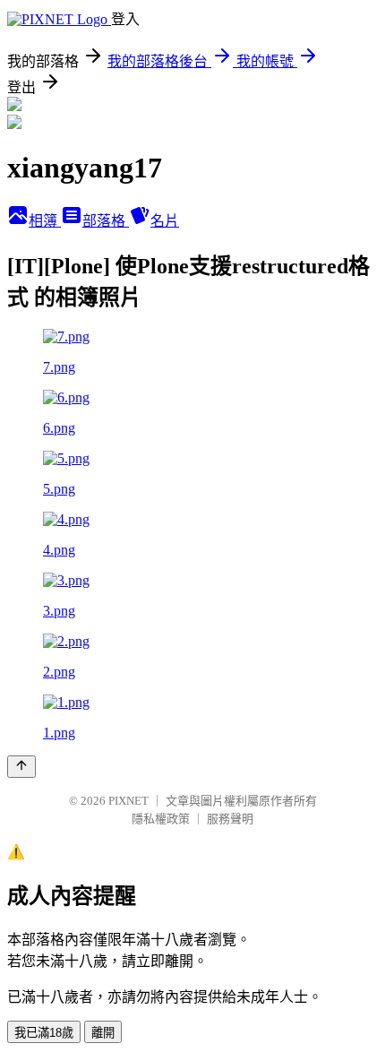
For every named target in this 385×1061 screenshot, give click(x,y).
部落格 (105, 221)
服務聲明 (230, 818)
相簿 (45, 221)
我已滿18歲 (43, 1032)
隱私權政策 (161, 818)
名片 (164, 221)
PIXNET (128, 800)
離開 (103, 1032)
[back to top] (21, 766)
